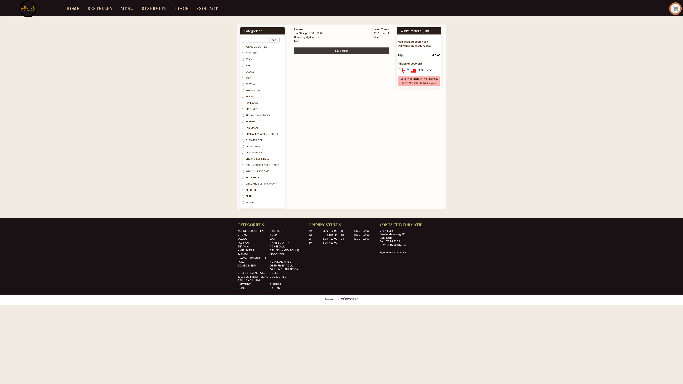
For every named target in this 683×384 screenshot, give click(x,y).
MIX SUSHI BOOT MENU (259, 171)
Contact (207, 8)
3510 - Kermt (425, 70)
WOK (248, 78)
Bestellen (100, 8)
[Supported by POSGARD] (341, 301)
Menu (127, 8)
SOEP (249, 65)
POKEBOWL (252, 103)
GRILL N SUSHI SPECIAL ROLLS (262, 165)
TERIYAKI (250, 96)
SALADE (250, 71)
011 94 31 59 (393, 241)
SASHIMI (250, 121)
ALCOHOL (251, 190)
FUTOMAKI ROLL (255, 140)
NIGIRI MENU (252, 109)
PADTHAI (250, 84)
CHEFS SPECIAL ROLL (257, 159)
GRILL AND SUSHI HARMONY (261, 183)
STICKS (250, 59)
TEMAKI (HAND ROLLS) (258, 115)
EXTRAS (250, 202)
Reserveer (154, 8)
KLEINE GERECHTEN (256, 47)
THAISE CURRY (254, 90)
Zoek (274, 40)
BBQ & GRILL (253, 177)
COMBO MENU (253, 146)
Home (73, 8)
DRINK (249, 196)
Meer (297, 41)
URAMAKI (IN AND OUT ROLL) (262, 134)
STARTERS (251, 53)
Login (182, 8)
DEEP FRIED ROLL (255, 152)
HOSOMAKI (252, 127)
